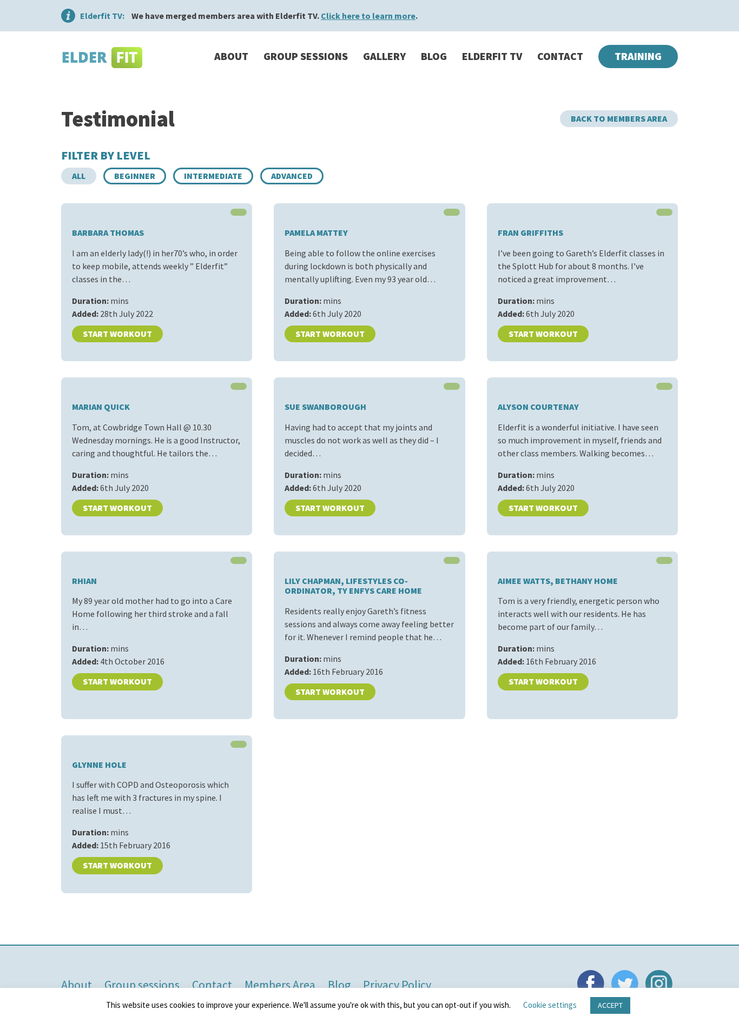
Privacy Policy (397, 984)
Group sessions (305, 56)
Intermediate (213, 175)
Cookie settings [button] (550, 1005)
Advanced (292, 175)
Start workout (117, 333)
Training (638, 56)
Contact (560, 56)
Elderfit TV (492, 56)
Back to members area (619, 118)
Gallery (384, 56)
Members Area (280, 984)
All (78, 175)
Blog (434, 56)
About (231, 56)
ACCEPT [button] (610, 1005)
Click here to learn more (368, 15)
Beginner (134, 175)
